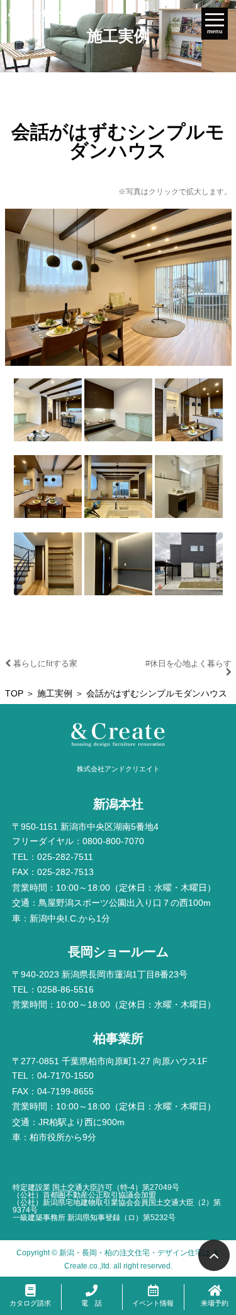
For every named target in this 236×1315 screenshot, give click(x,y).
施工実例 (54, 693)
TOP (14, 693)
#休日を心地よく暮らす (188, 663)
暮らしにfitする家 (44, 663)
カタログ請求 (30, 1303)
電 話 (91, 1303)
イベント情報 (153, 1303)
